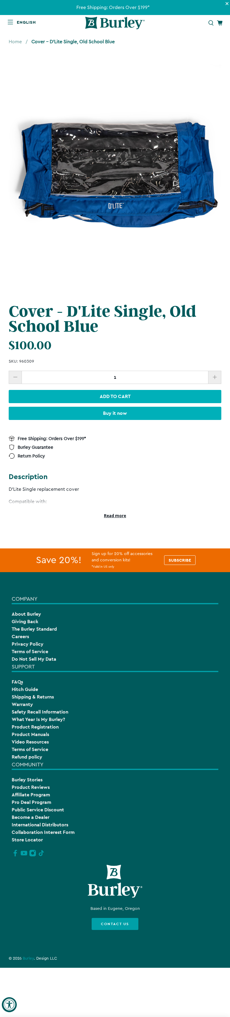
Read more (115, 515)
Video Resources (30, 742)
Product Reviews (31, 787)
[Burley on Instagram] (32, 855)
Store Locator (27, 840)
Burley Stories (27, 780)
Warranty (22, 704)
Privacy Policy (27, 644)
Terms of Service (30, 651)
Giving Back (25, 621)
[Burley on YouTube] (24, 855)
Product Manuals (30, 734)
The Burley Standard (34, 629)
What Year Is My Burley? (38, 719)
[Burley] (115, 23)
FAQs (17, 682)
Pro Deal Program (31, 802)
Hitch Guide (25, 689)
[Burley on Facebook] (15, 855)
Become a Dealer (30, 817)
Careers (20, 636)
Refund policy (27, 757)
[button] (27, 22)
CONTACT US (115, 924)
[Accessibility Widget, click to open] (9, 1004)
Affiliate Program (31, 795)
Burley (28, 958)
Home (15, 41)
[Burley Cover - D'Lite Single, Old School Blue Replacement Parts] (115, 171)
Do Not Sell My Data (34, 659)
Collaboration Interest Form (43, 832)
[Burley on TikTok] (41, 855)
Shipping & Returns (33, 697)
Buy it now (115, 413)
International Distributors (40, 825)
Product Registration (35, 727)
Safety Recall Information (40, 712)
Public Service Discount (38, 810)
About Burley (26, 614)
